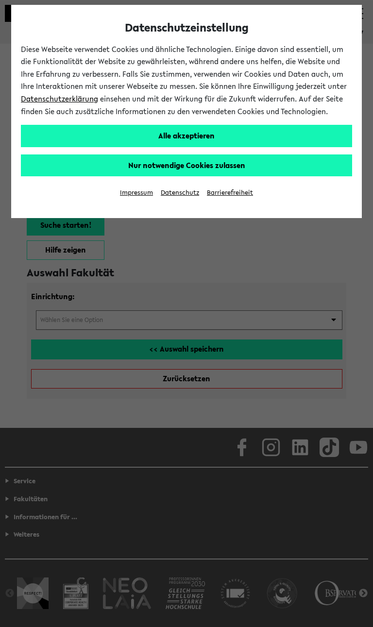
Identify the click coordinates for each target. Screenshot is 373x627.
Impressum (136, 192)
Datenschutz (180, 192)
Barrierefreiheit (230, 192)
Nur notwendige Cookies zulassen (186, 165)
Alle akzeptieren (186, 135)
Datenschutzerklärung (59, 98)
